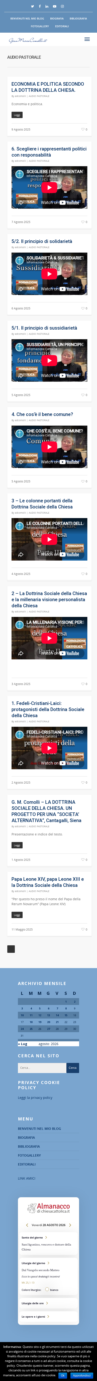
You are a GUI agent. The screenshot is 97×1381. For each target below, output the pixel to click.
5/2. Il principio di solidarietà (42, 241)
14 (57, 1015)
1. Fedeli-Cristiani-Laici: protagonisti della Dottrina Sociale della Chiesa (48, 709)
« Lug (22, 1044)
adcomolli (20, 96)
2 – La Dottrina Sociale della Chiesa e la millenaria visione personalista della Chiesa (49, 599)
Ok (63, 1375)
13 (48, 1015)
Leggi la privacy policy (35, 1097)
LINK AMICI (26, 1178)
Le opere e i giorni (48, 1316)
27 (48, 1029)
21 (57, 1022)
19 (39, 1022)
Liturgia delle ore (48, 1303)
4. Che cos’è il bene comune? (42, 414)
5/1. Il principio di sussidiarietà (44, 328)
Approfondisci (82, 1375)
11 (31, 1015)
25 (31, 1029)
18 (31, 1022)
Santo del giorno (48, 1243)
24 (22, 1029)
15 (66, 1015)
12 (39, 1015)
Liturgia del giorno (48, 1276)
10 (22, 1015)
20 (48, 1022)
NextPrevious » (11, 949)
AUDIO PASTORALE (39, 96)
